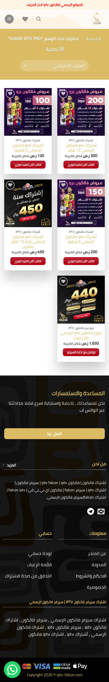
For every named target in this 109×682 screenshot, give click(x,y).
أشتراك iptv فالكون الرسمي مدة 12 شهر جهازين (28, 241)
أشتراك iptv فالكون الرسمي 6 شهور (81, 239)
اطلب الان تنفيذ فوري (81, 164)
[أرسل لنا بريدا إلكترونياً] (101, 511)
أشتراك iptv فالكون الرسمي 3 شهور (28, 148)
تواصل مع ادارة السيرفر (81, 352)
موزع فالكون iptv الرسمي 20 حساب (81, 335)
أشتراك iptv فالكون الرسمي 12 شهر (81, 148)
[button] (38, 18)
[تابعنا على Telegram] (90, 511)
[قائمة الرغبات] (25, 19)
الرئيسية (93, 38)
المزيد (11, 465)
